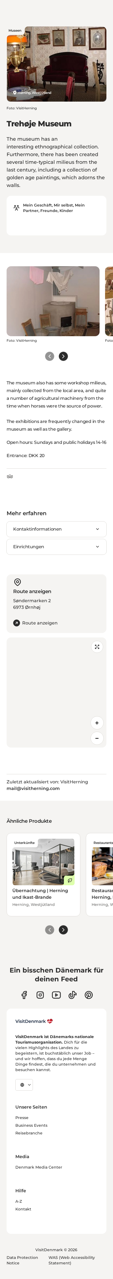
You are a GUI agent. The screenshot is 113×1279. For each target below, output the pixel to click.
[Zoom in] (97, 722)
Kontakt (23, 1209)
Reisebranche (29, 1133)
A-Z (18, 1201)
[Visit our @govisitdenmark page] (72, 995)
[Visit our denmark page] (24, 995)
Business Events (31, 1125)
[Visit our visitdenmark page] (56, 995)
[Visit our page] (40, 995)
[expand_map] (97, 647)
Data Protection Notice (22, 1260)
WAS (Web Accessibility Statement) (72, 1260)
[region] (56, 692)
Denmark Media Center (38, 1167)
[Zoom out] (97, 738)
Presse (22, 1117)
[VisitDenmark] (34, 1021)
